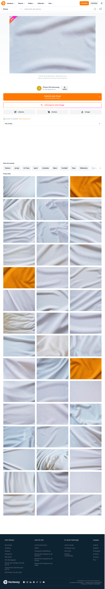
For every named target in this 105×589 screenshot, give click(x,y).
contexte (45, 168)
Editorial (41, 3)
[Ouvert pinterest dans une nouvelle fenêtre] (34, 582)
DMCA (36, 548)
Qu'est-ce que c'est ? (24, 119)
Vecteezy (8, 548)
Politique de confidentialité (92, 582)
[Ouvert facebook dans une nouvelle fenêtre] (24, 582)
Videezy (7, 551)
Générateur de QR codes (13, 572)
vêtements (84, 168)
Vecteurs (10, 3)
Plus (50, 3)
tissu (73, 168)
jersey (17, 168)
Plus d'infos (8, 124)
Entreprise (8, 554)
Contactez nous (68, 548)
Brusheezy (8, 545)
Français (95, 557)
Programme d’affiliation (42, 551)
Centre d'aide (67, 545)
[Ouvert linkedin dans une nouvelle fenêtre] (30, 582)
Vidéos (30, 3)
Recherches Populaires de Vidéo (43, 564)
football (64, 168)
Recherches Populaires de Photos (43, 559)
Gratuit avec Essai (52, 97)
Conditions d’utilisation (75, 582)
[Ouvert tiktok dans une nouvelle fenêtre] (37, 582)
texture (7, 168)
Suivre (64, 89)
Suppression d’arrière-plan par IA (14, 568)
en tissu (26, 168)
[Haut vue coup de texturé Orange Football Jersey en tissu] (86, 186)
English (94, 545)
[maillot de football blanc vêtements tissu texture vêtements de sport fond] (19, 186)
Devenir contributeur (67, 555)
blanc (55, 168)
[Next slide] (97, 168)
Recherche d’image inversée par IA (11, 564)
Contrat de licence (40, 545)
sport (36, 168)
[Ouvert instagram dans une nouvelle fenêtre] (27, 582)
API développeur (10, 560)
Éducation (8, 557)
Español (94, 548)
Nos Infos (66, 551)
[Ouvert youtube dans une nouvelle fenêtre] (44, 582)
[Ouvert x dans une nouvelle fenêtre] (40, 582)
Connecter (92, 3)
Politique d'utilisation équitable (88, 584)
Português (95, 551)
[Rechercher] (93, 9)
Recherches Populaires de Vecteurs (43, 555)
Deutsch (94, 554)
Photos (20, 3)
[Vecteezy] (3, 3)
